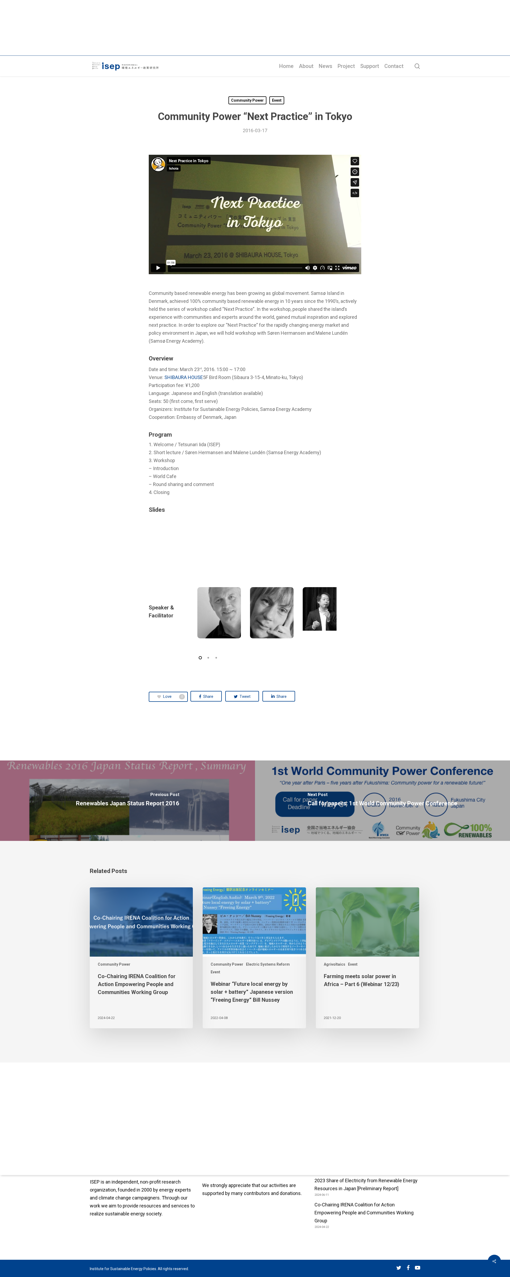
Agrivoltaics (334, 964)
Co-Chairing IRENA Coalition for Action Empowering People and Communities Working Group (364, 1212)
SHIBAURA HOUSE (183, 377)
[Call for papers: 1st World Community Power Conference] (382, 800)
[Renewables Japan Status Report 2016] (127, 800)
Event (277, 100)
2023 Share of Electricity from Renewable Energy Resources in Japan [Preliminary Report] (366, 1184)
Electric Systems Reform (268, 964)
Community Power (247, 100)
